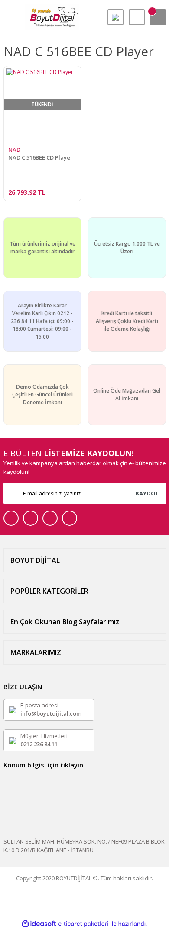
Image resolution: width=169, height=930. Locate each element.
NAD (14, 149)
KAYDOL (147, 493)
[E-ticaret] (83, 924)
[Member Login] (137, 17)
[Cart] (158, 17)
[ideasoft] (39, 924)
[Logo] (52, 17)
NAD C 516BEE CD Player (40, 157)
